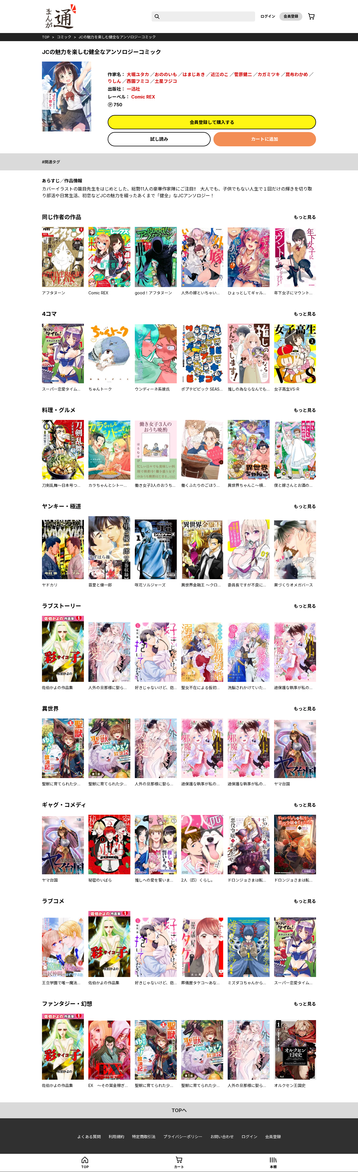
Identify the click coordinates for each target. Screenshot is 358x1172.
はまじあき (194, 74)
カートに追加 (264, 139)
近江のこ (220, 74)
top (46, 37)
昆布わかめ (297, 74)
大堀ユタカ (138, 74)
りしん (114, 81)
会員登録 (291, 16)
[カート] (311, 16)
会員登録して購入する (212, 122)
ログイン (268, 16)
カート (179, 1167)
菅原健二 (243, 74)
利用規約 (116, 1136)
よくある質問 (89, 1136)
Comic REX (143, 97)
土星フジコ (166, 81)
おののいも (166, 74)
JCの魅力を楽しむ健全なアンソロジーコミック (117, 37)
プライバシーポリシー (182, 1136)
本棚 (273, 1167)
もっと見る (305, 217)
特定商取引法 (144, 1136)
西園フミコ (138, 81)
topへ (179, 1110)
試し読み (159, 139)
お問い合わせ (222, 1136)
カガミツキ (269, 74)
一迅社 (133, 89)
